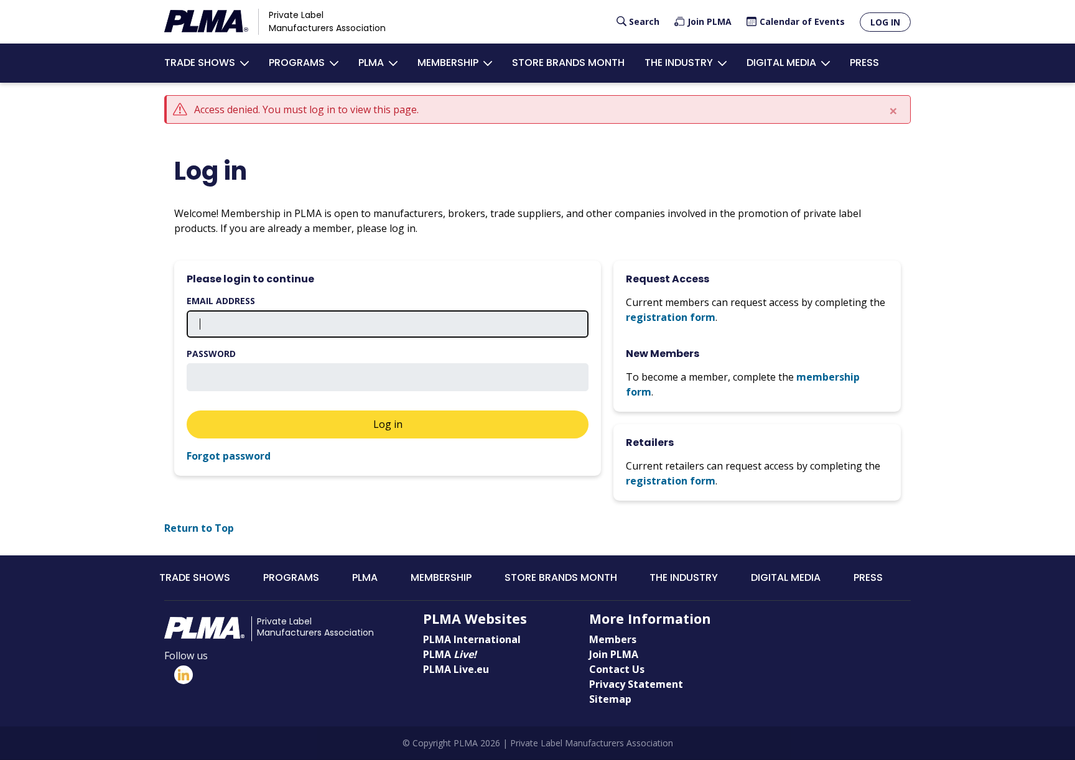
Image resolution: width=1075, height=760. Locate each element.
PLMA (371, 62)
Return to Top (199, 528)
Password (211, 353)
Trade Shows (199, 62)
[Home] (206, 22)
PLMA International (472, 639)
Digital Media (781, 62)
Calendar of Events (802, 21)
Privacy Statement (636, 684)
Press (864, 62)
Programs (297, 62)
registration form (670, 317)
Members (612, 639)
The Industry (679, 62)
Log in (885, 22)
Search (644, 21)
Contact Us (617, 669)
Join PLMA (709, 21)
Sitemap (610, 699)
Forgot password (229, 456)
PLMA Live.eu (456, 669)
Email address (221, 301)
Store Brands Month (568, 62)
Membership (447, 62)
